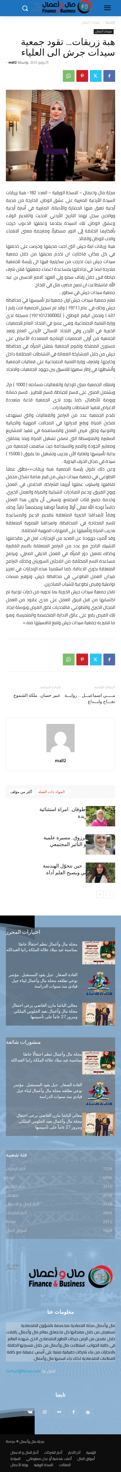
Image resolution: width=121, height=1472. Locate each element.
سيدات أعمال (91, 22)
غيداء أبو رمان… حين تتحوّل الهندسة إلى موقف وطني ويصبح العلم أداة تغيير (79, 872)
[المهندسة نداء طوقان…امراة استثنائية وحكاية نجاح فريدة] (100, 816)
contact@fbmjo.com (23, 1371)
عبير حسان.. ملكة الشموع (37, 695)
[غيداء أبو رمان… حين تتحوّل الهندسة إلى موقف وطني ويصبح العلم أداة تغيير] (100, 873)
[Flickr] (59, 1412)
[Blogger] (88, 1412)
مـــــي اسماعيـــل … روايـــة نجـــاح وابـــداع (90, 698)
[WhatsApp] (69, 76)
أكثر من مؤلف (21, 792)
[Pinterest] (82, 76)
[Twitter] (96, 76)
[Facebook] (109, 76)
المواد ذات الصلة (51, 792)
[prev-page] (109, 894)
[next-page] (100, 894)
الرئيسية (110, 22)
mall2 (12, 62)
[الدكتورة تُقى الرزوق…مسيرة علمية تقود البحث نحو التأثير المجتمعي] (100, 844)
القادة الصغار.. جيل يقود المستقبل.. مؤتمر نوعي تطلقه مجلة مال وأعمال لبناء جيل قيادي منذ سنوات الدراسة (43, 980)
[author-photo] (60, 752)
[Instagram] (44, 1412)
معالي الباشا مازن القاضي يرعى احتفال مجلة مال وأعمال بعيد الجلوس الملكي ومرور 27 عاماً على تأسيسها (45, 1011)
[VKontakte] (30, 1412)
